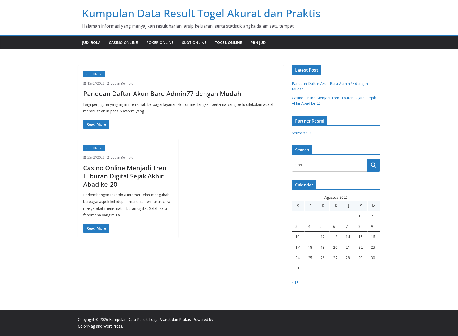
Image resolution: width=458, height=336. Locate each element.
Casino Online (123, 42)
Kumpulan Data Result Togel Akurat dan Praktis (201, 13)
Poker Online (160, 42)
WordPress (112, 326)
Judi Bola (91, 42)
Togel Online (228, 42)
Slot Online (194, 42)
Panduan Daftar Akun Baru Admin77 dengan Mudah (162, 93)
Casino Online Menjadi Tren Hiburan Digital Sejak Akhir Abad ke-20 (124, 176)
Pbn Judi (258, 42)
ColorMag (86, 326)
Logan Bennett (122, 83)
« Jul (295, 282)
